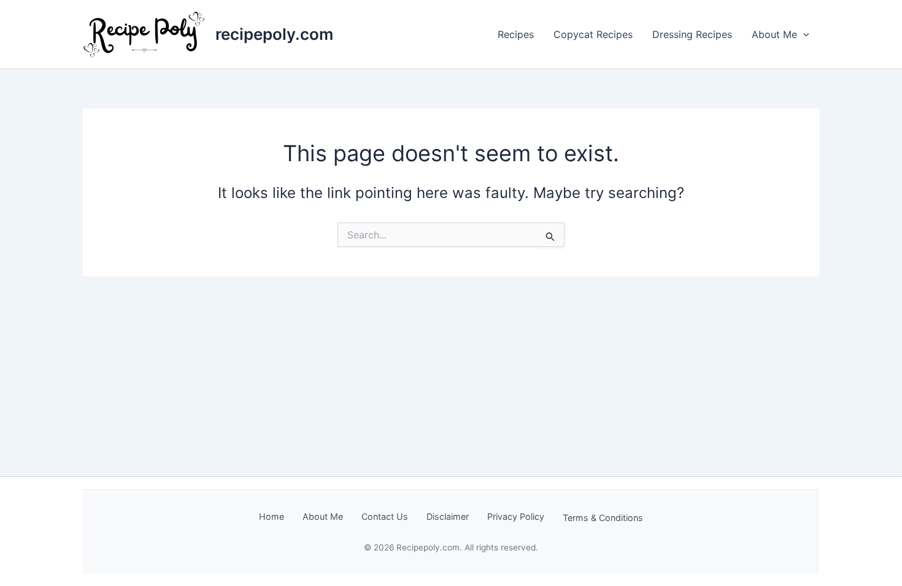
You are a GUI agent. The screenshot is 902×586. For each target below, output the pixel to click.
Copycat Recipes (593, 34)
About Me (774, 34)
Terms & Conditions (603, 517)
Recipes (516, 34)
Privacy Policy (515, 516)
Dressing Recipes (692, 34)
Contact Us (384, 516)
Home (271, 516)
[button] (803, 34)
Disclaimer (447, 516)
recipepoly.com (274, 34)
